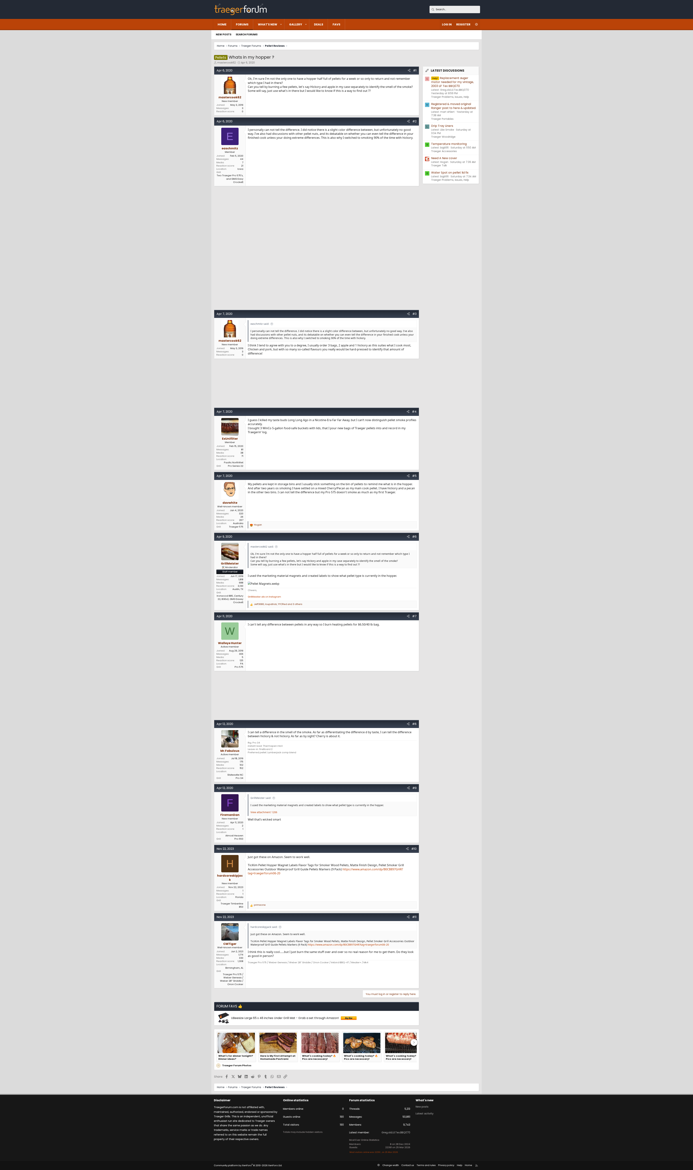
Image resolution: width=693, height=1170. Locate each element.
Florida (239, 897)
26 (241, 517)
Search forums (247, 34)
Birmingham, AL (234, 968)
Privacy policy (446, 1165)
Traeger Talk (439, 165)
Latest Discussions (447, 70)
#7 (414, 616)
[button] (281, 24)
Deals (318, 24)
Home (222, 24)
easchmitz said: (259, 323)
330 (241, 958)
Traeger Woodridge (443, 137)
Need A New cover (444, 158)
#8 (414, 724)
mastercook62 (226, 62)
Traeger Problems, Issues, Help (450, 97)
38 (241, 452)
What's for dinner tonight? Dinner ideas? (235, 1057)
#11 (414, 917)
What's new (267, 24)
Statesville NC (235, 775)
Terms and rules (426, 1165)
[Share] (409, 70)
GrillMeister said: (260, 798)
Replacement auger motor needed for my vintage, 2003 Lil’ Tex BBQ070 (452, 82)
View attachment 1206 (263, 812)
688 (241, 582)
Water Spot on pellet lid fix (449, 172)
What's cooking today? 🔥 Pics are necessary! (319, 1057)
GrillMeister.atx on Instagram (264, 596)
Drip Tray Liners (442, 126)
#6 (414, 537)
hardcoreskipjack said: (264, 927)
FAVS (336, 24)
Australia (238, 523)
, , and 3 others (278, 604)
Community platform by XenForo (248, 1165)
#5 (414, 476)
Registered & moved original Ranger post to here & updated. (453, 106)
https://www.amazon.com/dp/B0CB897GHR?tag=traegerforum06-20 (348, 944)
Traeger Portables (442, 119)
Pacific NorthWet (233, 462)
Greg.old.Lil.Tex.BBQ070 (396, 1132)
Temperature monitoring (449, 144)
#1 (415, 70)
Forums (242, 24)
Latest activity (424, 1113)
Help (459, 1165)
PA (241, 663)
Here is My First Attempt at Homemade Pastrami (277, 1057)
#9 (414, 788)
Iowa (240, 169)
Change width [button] (390, 1165)
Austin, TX (237, 589)
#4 (414, 412)
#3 (414, 314)
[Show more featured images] (414, 1042)
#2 (414, 121)
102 (241, 765)
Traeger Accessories (444, 151)
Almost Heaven (234, 835)
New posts (223, 34)
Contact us (407, 1165)
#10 (414, 849)
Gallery (295, 24)
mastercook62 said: (262, 546)
